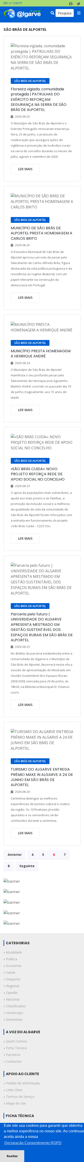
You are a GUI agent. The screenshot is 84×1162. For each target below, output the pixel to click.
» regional (11, 986)
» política (10, 959)
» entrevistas (13, 1019)
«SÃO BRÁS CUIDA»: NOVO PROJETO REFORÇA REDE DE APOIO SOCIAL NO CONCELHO (38, 474)
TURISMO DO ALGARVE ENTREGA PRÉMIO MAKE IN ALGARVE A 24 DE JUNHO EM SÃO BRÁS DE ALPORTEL (42, 777)
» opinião (11, 992)
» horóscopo (13, 1013)
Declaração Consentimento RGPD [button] (33, 1143)
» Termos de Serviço (19, 1096)
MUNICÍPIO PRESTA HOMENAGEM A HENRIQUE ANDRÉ (40, 353)
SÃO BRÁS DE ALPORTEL (30, 81)
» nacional (11, 999)
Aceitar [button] (12, 1156)
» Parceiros (12, 1054)
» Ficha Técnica (15, 1048)
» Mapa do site (15, 1103)
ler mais (25, 169)
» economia (12, 966)
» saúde (9, 972)
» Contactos (13, 1061)
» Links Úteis (13, 1090)
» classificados (15, 1006)
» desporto (12, 979)
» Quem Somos (15, 1041)
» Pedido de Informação (22, 1083)
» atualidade (13, 952)
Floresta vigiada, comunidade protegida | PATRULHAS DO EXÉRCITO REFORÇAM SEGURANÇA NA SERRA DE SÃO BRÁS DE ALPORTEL (38, 99)
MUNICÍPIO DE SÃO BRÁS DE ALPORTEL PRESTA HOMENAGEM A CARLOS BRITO (41, 233)
